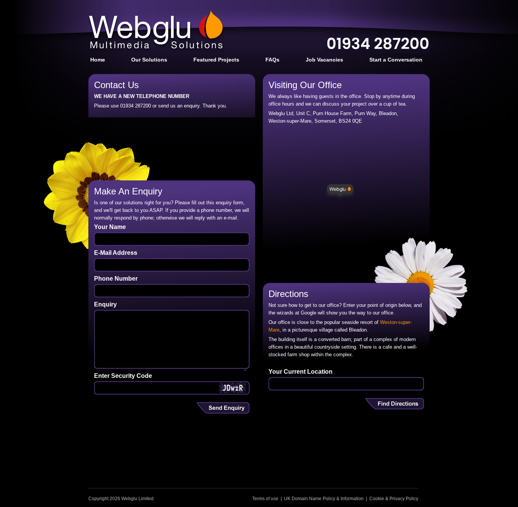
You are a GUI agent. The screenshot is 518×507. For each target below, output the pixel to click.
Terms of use (265, 498)
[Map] (346, 200)
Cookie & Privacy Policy (393, 498)
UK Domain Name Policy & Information (324, 498)
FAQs (272, 60)
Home (97, 60)
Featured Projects (216, 60)
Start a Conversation (395, 60)
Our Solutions (149, 60)
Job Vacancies (324, 60)
